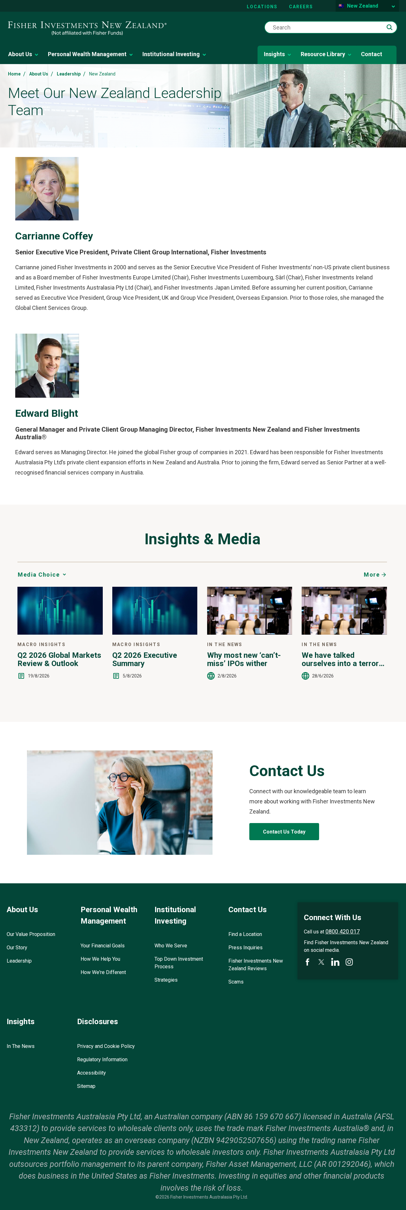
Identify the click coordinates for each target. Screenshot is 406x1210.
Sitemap (86, 1086)
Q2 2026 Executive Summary (144, 659)
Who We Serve (170, 946)
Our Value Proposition (31, 934)
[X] (321, 962)
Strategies (166, 980)
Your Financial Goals (103, 946)
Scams (236, 982)
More (372, 574)
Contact (371, 54)
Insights (274, 54)
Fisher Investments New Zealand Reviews (255, 964)
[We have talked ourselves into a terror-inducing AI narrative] (344, 632)
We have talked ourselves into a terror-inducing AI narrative (342, 659)
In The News (21, 1046)
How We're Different (103, 972)
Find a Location (245, 934)
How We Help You (100, 959)
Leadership (69, 73)
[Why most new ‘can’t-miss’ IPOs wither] (249, 632)
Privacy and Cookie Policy (106, 1046)
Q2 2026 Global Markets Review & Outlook (59, 659)
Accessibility (91, 1073)
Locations (262, 6)
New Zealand (362, 6)
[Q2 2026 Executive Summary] (155, 632)
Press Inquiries (245, 948)
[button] (389, 27)
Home (14, 73)
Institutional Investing (171, 54)
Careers (301, 6)
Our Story (17, 948)
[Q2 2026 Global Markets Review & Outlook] (60, 632)
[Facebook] (307, 962)
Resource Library (323, 54)
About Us (20, 54)
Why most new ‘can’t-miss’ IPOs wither (244, 659)
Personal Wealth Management (87, 54)
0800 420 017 (342, 931)
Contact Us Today (284, 832)
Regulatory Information (102, 1059)
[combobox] (330, 27)
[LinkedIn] (335, 962)
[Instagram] (349, 962)
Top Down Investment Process (178, 963)
